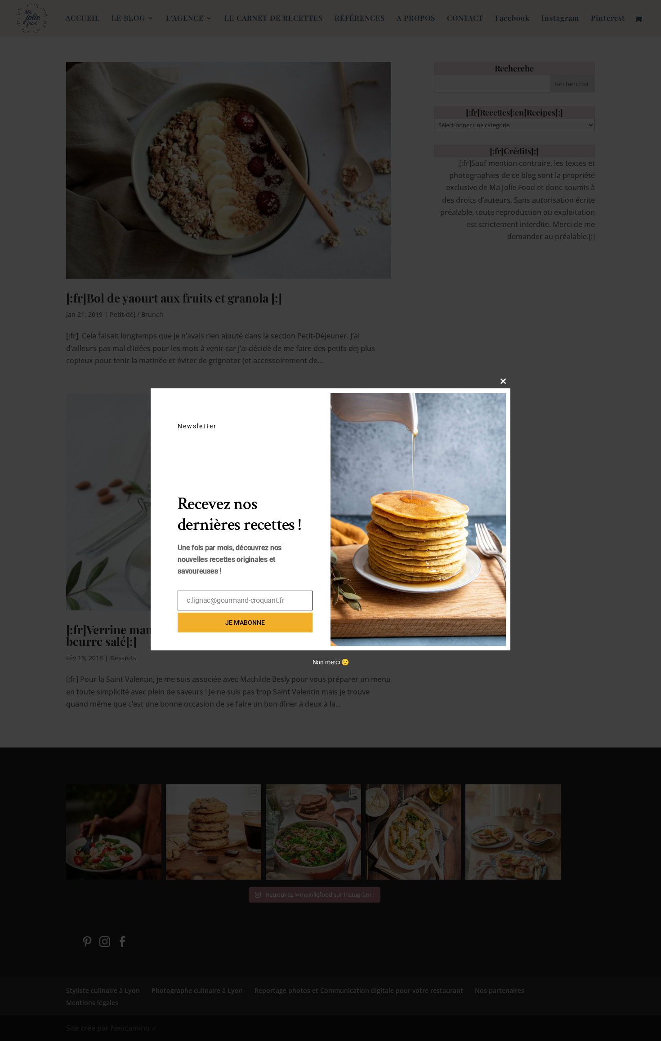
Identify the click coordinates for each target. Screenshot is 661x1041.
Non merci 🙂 (331, 662)
